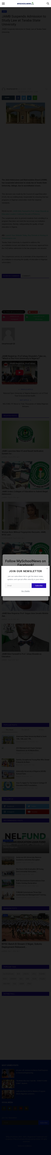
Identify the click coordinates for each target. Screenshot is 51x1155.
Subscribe (39, 585)
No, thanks (25, 591)
